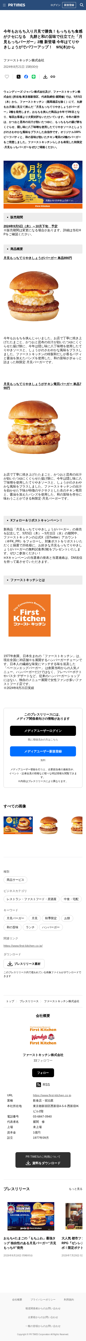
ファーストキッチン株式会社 (61, 1001)
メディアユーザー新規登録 (43, 751)
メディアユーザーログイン (43, 730)
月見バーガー (15, 918)
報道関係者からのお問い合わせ (43, 1308)
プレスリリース (29, 1001)
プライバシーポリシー (43, 1299)
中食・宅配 (71, 899)
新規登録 (69, 5)
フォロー (43, 1072)
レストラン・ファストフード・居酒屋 (31, 899)
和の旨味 (12, 927)
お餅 (67, 918)
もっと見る (75, 1188)
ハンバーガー (51, 927)
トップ (10, 1001)
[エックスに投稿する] (18, 76)
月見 (35, 918)
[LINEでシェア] (33, 76)
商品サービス (15, 879)
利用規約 (69, 1299)
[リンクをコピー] (52, 76)
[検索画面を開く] (81, 5)
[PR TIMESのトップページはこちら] (16, 5)
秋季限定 (51, 918)
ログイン (56, 5)
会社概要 (17, 1299)
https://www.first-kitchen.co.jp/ (23, 945)
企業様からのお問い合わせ (43, 1317)
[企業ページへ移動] (43, 1037)
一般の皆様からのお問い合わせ (43, 1326)
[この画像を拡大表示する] (18, 825)
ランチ (30, 927)
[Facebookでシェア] (26, 76)
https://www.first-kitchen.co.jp (52, 1095)
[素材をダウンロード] (45, 76)
